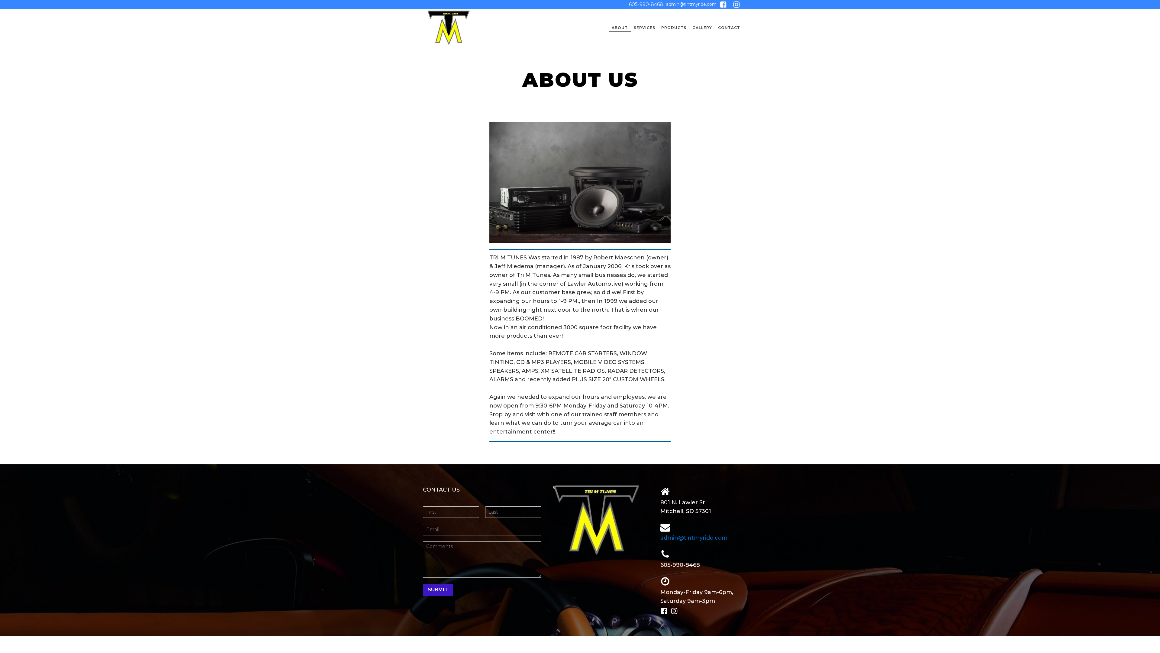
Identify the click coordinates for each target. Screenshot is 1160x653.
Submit (438, 590)
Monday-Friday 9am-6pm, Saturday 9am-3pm (696, 596)
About (620, 27)
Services (644, 27)
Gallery (702, 27)
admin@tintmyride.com (691, 4)
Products (673, 27)
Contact (729, 27)
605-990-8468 (646, 4)
